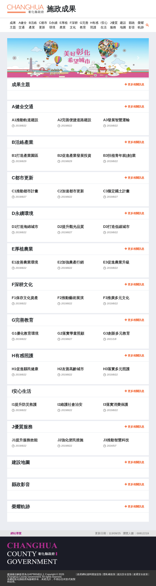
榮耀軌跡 (141, 25)
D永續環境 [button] (53, 25)
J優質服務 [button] (114, 25)
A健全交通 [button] (23, 25)
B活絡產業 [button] (33, 25)
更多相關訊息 (135, 84)
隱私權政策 (109, 574)
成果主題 (13, 25)
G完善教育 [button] (84, 25)
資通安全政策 (140, 574)
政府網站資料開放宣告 (89, 574)
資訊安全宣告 (124, 574)
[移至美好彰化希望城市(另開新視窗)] (78, 58)
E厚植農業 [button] (64, 25)
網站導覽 (16, 533)
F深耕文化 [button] (74, 25)
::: (8, 25)
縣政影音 (132, 25)
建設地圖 (123, 25)
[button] (17, 58)
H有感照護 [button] (94, 25)
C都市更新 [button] (43, 25)
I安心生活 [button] (104, 25)
